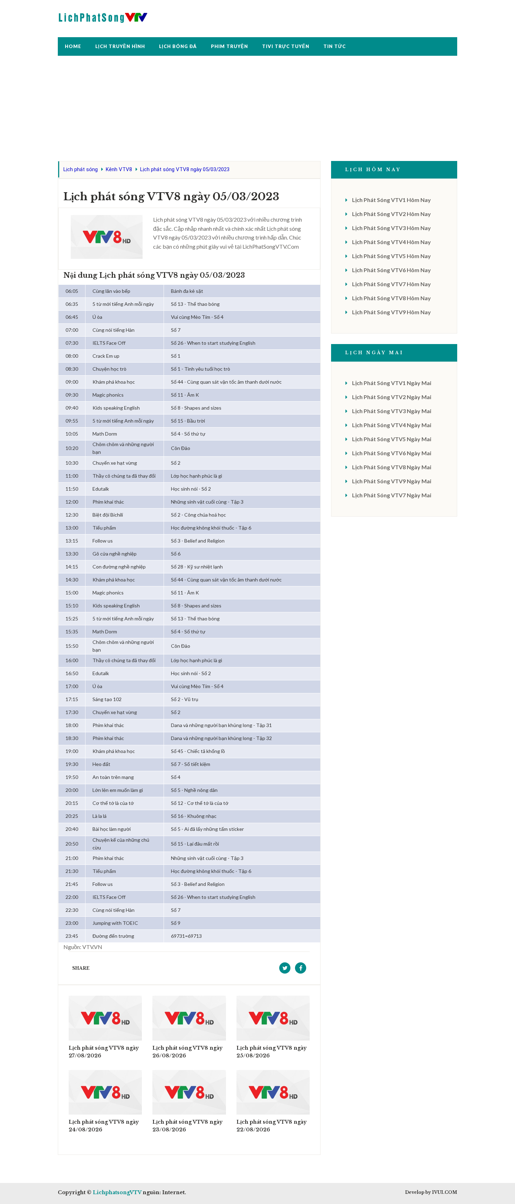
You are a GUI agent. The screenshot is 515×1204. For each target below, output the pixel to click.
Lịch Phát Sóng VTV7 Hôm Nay (391, 284)
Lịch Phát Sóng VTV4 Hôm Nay (391, 241)
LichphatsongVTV (117, 1192)
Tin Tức (334, 46)
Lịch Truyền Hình (120, 46)
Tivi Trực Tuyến (285, 46)
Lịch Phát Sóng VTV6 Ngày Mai (391, 453)
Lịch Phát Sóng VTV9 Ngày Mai (391, 481)
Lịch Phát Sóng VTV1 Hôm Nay (391, 199)
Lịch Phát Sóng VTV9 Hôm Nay (391, 312)
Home (73, 46)
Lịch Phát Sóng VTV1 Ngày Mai (391, 382)
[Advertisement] (257, 112)
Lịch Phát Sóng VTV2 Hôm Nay (391, 213)
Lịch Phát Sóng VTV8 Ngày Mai (391, 467)
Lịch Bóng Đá (178, 46)
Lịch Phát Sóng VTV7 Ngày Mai (391, 495)
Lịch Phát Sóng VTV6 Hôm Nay (391, 270)
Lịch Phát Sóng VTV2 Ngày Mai (391, 397)
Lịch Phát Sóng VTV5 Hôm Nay (391, 256)
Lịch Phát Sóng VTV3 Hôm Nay (391, 227)
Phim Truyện (229, 46)
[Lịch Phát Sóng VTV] (103, 16)
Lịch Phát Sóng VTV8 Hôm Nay (391, 298)
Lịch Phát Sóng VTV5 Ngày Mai (391, 439)
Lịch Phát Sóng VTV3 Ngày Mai (391, 411)
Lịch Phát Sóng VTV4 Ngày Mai (391, 425)
